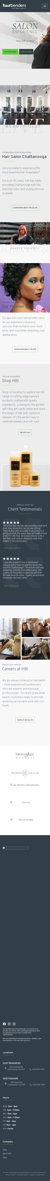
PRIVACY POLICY (10, 1175)
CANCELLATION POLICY (37, 1175)
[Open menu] (44, 6)
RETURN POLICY (23, 1175)
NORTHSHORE (10, 1078)
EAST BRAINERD (12, 1063)
